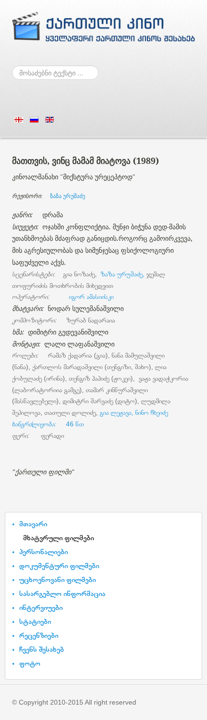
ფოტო (29, 663)
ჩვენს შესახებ (41, 649)
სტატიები (35, 621)
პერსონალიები (43, 551)
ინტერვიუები (41, 607)
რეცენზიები (38, 635)
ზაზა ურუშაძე (67, 196)
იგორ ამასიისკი (90, 296)
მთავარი (33, 524)
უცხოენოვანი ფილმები (57, 579)
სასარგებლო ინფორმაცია (62, 593)
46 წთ (48, 424)
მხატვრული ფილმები (58, 538)
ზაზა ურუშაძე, (122, 274)
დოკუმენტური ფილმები (59, 565)
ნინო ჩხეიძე (150, 412)
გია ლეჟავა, (115, 412)
